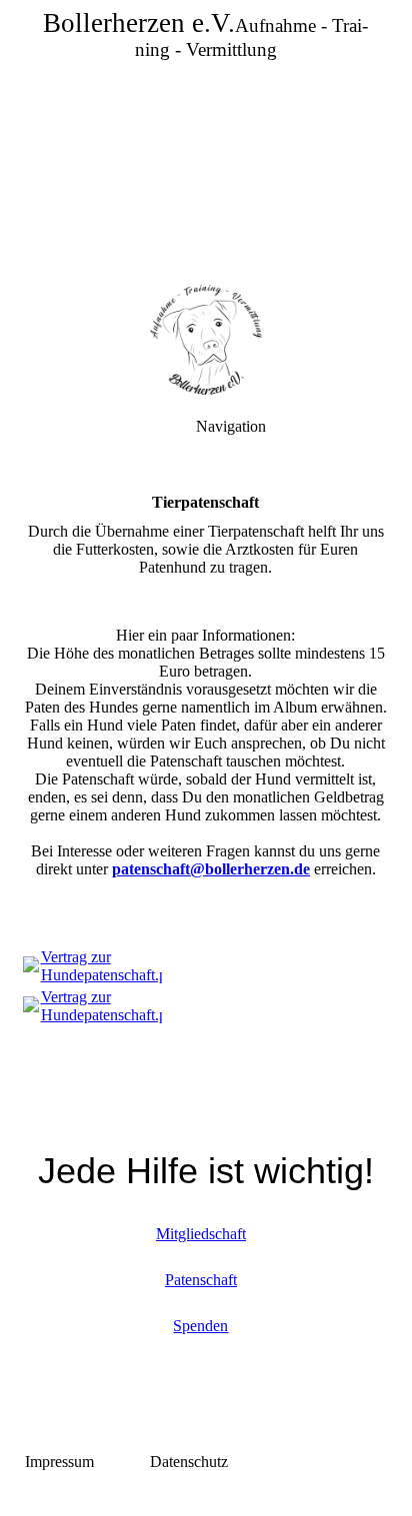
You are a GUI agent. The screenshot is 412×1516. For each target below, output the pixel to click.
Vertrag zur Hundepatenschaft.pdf (110, 965)
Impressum (59, 1461)
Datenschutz (189, 1461)
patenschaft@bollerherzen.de (211, 868)
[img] (206, 140)
